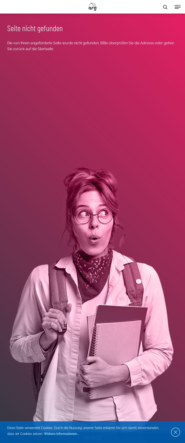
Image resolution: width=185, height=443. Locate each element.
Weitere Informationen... (61, 434)
